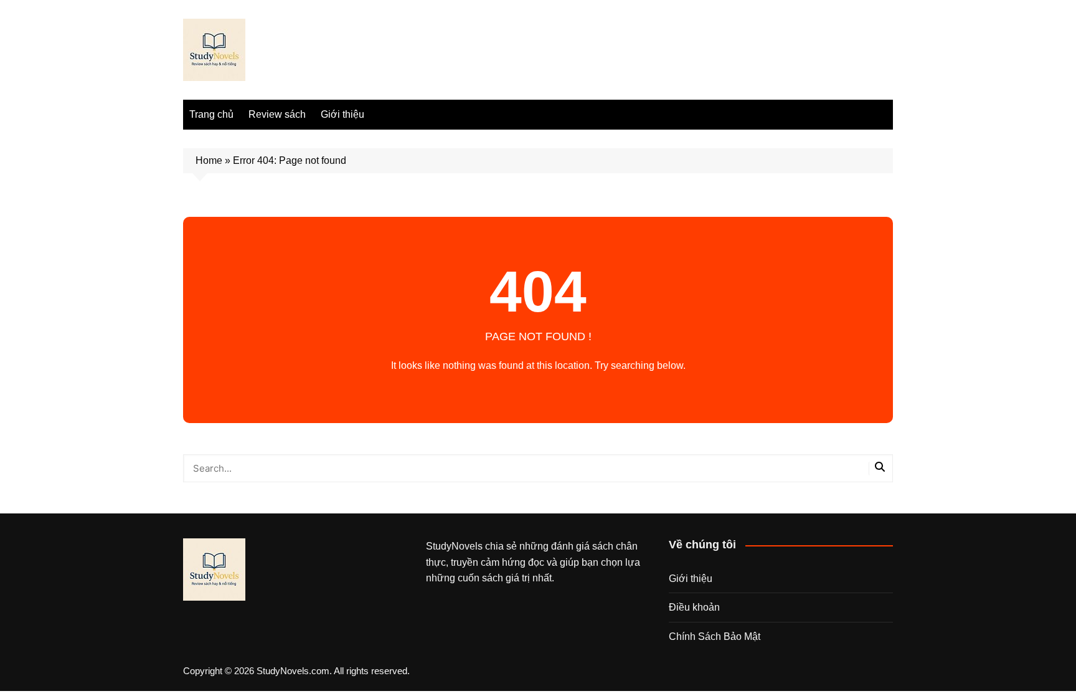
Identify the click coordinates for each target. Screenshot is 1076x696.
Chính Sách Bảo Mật (714, 636)
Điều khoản (694, 607)
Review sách (277, 114)
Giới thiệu (342, 114)
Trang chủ (211, 114)
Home (209, 160)
